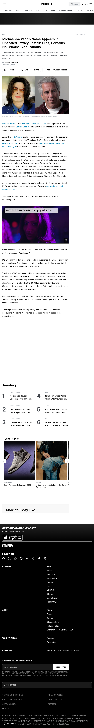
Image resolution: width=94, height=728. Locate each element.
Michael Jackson (9, 123)
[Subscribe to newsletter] (61, 667)
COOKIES (5, 708)
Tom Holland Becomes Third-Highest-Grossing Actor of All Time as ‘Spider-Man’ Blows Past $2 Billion (22, 411)
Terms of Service (55, 675)
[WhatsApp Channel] (15, 558)
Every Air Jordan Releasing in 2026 (17, 485)
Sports (50, 582)
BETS (53, 11)
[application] (35, 224)
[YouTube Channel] (27, 558)
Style (38, 482)
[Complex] (47, 4)
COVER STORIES (65, 11)
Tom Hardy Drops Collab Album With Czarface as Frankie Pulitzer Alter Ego (56, 397)
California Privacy (12, 699)
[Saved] (82, 4)
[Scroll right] (67, 461)
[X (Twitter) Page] (9, 558)
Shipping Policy (53, 622)
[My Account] (86, 4)
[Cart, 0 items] (90, 4)
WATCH (90, 11)
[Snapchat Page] (33, 558)
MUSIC (18, 11)
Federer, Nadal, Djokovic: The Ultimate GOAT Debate (56, 423)
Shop (49, 610)
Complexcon (52, 598)
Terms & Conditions (12, 695)
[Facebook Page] (3, 558)
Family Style (52, 602)
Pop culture (52, 578)
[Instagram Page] (21, 558)
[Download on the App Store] (12, 537)
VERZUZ (79, 11)
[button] (47, 685)
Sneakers (8, 482)
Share (36, 70)
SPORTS (28, 11)
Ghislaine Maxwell (10, 143)
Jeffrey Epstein (22, 127)
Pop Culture (15, 392)
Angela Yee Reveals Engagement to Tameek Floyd (20, 397)
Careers (50, 638)
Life (48, 586)
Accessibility (9, 704)
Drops (49, 614)
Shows (50, 594)
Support (50, 618)
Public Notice (55, 699)
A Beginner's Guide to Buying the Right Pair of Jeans (51, 486)
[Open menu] (4, 4)
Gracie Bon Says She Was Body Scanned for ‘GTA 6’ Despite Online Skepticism (21, 424)
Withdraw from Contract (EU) (60, 630)
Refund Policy (53, 626)
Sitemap (52, 704)
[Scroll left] (4, 461)
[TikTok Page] (39, 558)
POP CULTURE (41, 11)
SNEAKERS (7, 11)
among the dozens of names (34, 123)
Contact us (51, 642)
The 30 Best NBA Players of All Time (63, 650)
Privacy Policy (39, 675)
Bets (46, 418)
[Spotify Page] (45, 558)
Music (4, 34)
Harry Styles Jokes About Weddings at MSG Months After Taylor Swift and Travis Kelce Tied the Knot (56, 411)
